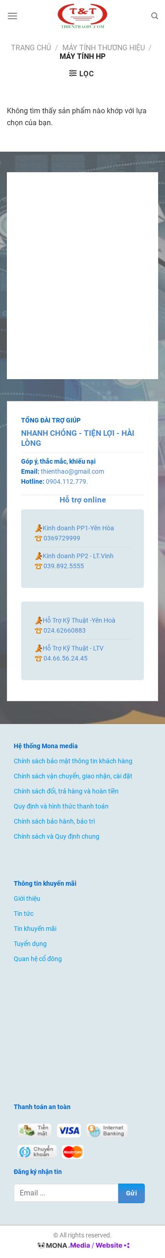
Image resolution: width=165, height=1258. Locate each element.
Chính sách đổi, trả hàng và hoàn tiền (66, 791)
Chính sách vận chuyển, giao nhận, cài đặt (73, 776)
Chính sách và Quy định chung (56, 836)
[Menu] (12, 16)
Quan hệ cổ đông (38, 959)
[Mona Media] (82, 1246)
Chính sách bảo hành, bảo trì (54, 821)
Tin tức (23, 913)
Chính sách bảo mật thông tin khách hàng (73, 761)
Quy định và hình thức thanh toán (61, 806)
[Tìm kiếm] (154, 16)
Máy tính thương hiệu (103, 47)
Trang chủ (31, 47)
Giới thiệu (27, 898)
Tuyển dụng (30, 944)
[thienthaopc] (82, 16)
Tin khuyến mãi (35, 928)
